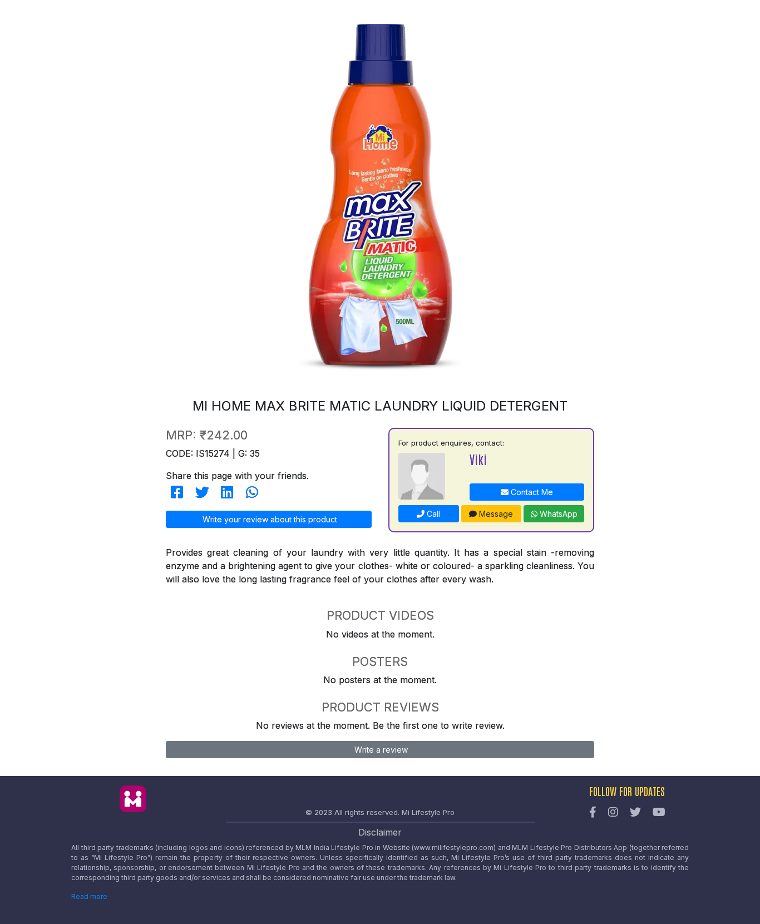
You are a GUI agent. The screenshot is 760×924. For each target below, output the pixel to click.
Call (432, 513)
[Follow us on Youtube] (659, 812)
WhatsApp (557, 513)
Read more (89, 896)
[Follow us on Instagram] (613, 812)
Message (495, 513)
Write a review (380, 749)
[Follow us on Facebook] (593, 812)
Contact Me (531, 492)
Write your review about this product (268, 519)
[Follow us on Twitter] (635, 812)
